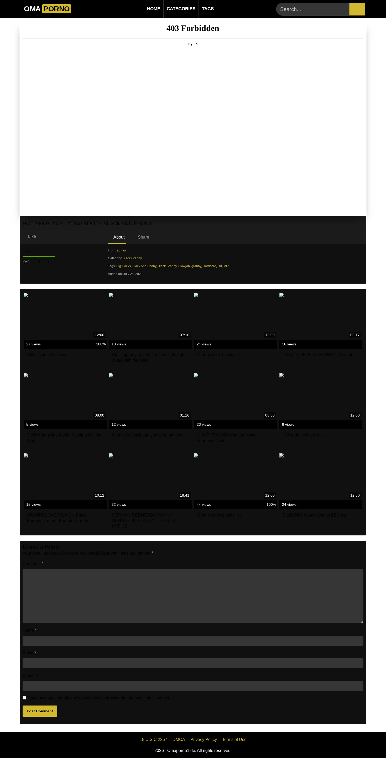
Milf (225, 266)
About (118, 237)
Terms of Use (234, 739)
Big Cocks (123, 266)
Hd (220, 266)
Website (30, 675)
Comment (33, 563)
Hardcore (209, 266)
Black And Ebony (144, 266)
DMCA (179, 739)
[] (357, 9)
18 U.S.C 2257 (153, 739)
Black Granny (132, 258)
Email (29, 653)
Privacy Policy (203, 739)
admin (121, 250)
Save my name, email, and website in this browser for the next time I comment (99, 698)
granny (196, 266)
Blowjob (184, 266)
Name (29, 630)
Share (143, 237)
